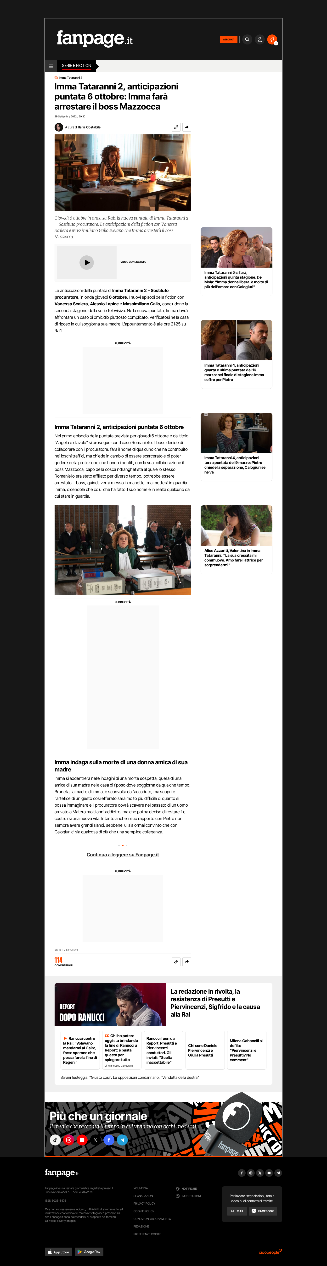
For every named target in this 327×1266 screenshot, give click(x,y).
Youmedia (141, 1188)
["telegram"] (122, 1139)
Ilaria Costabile (89, 127)
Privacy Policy (144, 1203)
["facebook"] (108, 1139)
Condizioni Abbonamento (152, 1219)
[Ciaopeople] (270, 1253)
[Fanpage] (62, 1173)
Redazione (141, 1226)
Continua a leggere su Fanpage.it (123, 855)
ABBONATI (228, 39)
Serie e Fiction (76, 65)
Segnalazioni (143, 1196)
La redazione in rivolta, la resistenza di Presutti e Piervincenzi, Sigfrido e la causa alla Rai (215, 1003)
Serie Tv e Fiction (66, 949)
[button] (186, 127)
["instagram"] (68, 1139)
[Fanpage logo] (89, 39)
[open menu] (51, 66)
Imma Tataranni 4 (70, 77)
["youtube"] (82, 1139)
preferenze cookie (147, 1234)
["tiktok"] (55, 1139)
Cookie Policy (144, 1211)
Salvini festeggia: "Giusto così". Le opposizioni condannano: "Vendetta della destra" (130, 1077)
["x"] (95, 1139)
